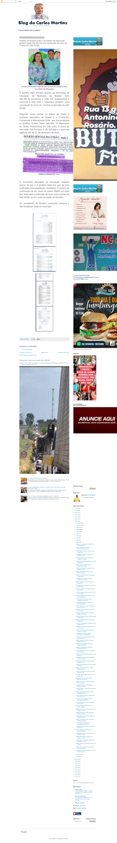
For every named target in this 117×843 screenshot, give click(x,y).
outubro (78, 527)
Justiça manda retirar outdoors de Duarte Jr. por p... (84, 737)
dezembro (78, 523)
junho (77, 535)
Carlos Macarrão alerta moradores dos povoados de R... (85, 696)
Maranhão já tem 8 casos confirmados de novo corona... (85, 606)
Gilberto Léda (78, 789)
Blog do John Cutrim (80, 805)
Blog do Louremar (79, 803)
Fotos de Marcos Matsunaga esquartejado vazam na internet (43, 496)
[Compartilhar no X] (36, 339)
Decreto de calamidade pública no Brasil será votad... (84, 644)
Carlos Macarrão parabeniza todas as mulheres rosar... (85, 716)
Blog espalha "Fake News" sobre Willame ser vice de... (84, 679)
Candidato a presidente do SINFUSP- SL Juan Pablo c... (85, 658)
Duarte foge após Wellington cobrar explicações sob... (85, 692)
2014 (76, 769)
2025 (76, 510)
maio (77, 538)
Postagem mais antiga (63, 352)
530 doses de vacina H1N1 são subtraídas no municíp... (83, 599)
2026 (76, 508)
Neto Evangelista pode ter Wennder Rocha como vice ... (85, 641)
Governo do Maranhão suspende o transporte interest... (84, 648)
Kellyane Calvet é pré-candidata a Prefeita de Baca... (84, 685)
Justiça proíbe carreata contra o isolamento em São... (83, 565)
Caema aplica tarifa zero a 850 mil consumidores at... (84, 603)
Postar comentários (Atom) (30, 355)
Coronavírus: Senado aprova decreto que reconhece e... (85, 637)
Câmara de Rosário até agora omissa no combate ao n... (85, 596)
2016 (76, 765)
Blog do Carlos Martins (90, 495)
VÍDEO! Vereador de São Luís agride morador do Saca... (85, 720)
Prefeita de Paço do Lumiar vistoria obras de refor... (84, 668)
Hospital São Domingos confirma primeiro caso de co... (84, 579)
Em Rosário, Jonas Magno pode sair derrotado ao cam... (85, 740)
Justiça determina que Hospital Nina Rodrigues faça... (85, 734)
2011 (76, 776)
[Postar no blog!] (34, 339)
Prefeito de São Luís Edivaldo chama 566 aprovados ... (85, 682)
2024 (76, 512)
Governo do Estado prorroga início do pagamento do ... (85, 569)
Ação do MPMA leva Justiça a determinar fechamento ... (83, 548)
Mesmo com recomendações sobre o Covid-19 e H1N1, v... (85, 630)
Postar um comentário (27, 349)
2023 (76, 514)
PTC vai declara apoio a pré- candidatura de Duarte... (83, 723)
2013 (76, 772)
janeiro (78, 756)
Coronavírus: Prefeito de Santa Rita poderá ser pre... (84, 555)
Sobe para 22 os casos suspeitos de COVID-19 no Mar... (85, 558)
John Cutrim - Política (80, 808)
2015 (76, 767)
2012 (76, 774)
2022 (76, 517)
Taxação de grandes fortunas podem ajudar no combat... (85, 613)
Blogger (66, 838)
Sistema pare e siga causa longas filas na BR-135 (34, 360)
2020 (76, 521)
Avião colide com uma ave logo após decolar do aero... (85, 747)
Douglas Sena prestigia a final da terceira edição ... (84, 706)
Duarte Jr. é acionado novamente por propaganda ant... (85, 544)
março (77, 542)
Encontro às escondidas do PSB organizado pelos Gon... (84, 699)
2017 (76, 763)
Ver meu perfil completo (88, 497)
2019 (76, 759)
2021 (76, 519)
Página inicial (44, 352)
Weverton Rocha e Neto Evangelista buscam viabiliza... (85, 713)
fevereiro (78, 754)
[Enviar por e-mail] (32, 339)
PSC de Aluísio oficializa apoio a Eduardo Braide (84, 730)
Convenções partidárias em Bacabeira (37, 478)
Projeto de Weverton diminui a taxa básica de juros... (84, 572)
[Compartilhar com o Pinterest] (39, 339)
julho (77, 533)
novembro (78, 525)
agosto (78, 531)
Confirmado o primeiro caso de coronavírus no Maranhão (83, 634)
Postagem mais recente (26, 352)
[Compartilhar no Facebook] (38, 339)
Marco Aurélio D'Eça (80, 796)
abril (77, 540)
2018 (76, 761)
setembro (78, 529)
